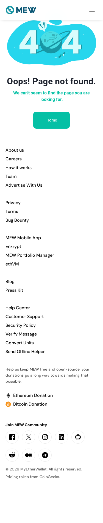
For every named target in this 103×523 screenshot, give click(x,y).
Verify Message (21, 334)
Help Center (17, 308)
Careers (13, 159)
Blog (10, 281)
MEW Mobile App (23, 238)
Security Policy (20, 325)
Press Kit (14, 290)
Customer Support (24, 316)
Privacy (13, 203)
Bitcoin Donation (30, 404)
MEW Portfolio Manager (29, 255)
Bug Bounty (17, 220)
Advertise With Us (23, 185)
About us (14, 150)
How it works (18, 168)
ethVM (12, 264)
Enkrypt (13, 246)
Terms (11, 211)
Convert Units (19, 343)
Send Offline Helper (25, 351)
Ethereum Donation (33, 395)
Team (11, 176)
